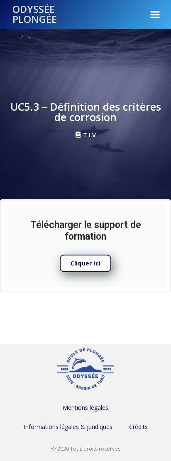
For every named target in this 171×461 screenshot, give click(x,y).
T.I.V (89, 135)
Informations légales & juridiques (68, 427)
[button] (155, 14)
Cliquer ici (85, 263)
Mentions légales (85, 407)
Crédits (138, 427)
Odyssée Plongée (34, 14)
